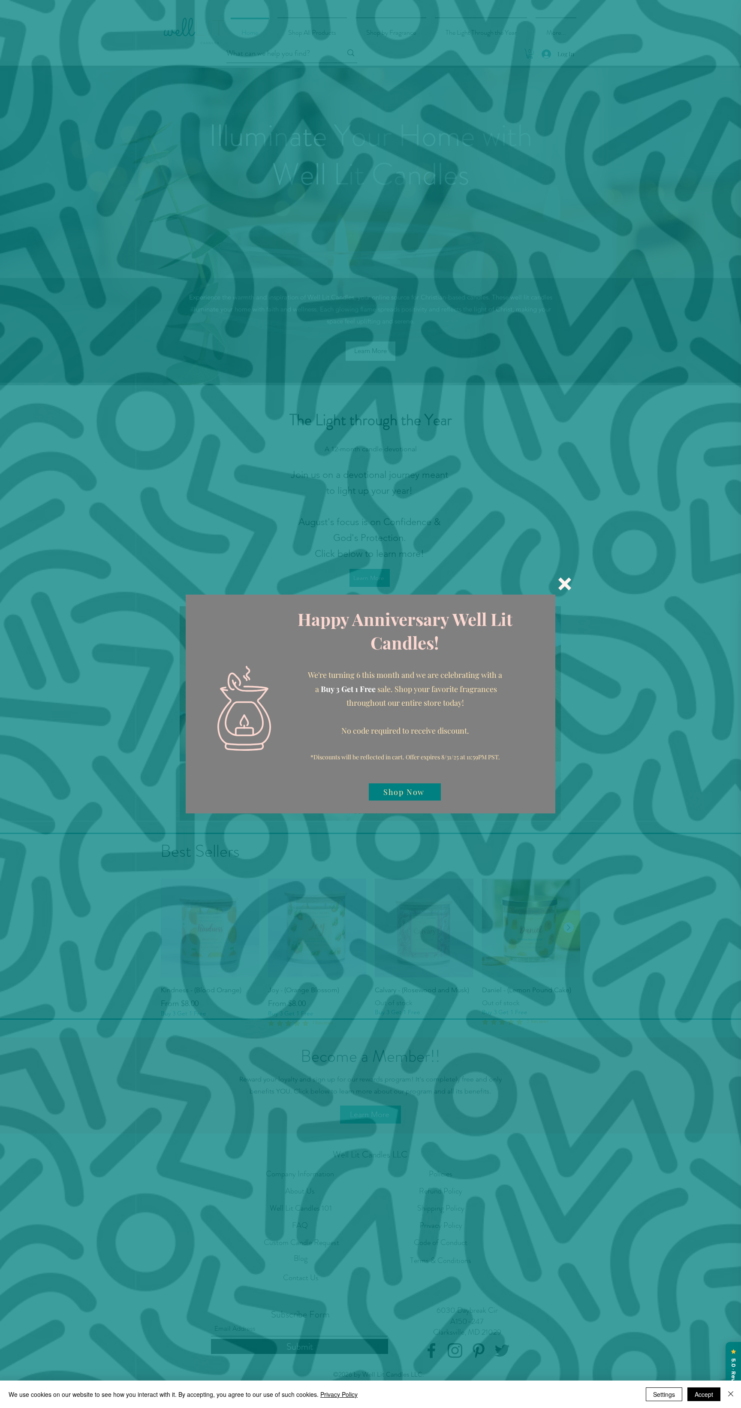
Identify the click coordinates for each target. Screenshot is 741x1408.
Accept (704, 1394)
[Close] (731, 1394)
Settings (664, 1394)
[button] (564, 583)
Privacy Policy (339, 1394)
